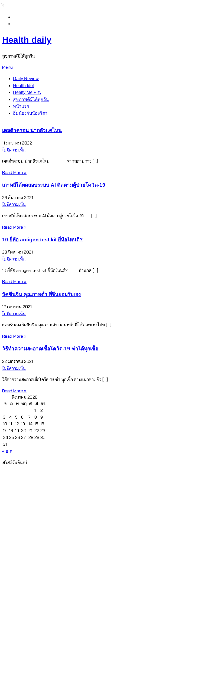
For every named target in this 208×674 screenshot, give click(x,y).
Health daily (26, 40)
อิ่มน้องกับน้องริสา (30, 113)
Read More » (14, 172)
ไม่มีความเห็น (14, 150)
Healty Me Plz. (27, 92)
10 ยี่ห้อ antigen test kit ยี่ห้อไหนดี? (42, 239)
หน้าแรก (21, 106)
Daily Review (26, 78)
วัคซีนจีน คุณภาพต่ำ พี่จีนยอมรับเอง (41, 294)
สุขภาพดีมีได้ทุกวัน (31, 99)
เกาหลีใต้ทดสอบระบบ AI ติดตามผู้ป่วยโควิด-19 (53, 185)
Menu (7, 67)
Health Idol (23, 85)
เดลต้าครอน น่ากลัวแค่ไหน (32, 130)
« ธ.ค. (8, 451)
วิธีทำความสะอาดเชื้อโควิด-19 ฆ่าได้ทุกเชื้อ (50, 348)
